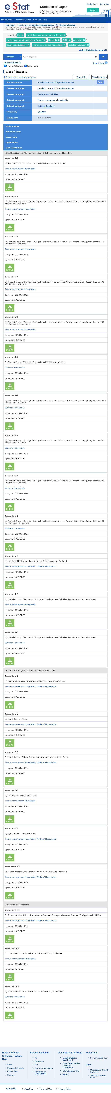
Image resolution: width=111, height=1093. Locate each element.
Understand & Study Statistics (99, 1071)
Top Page (10, 25)
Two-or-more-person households (53, 100)
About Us (29, 1089)
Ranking (11, 1075)
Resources (37, 20)
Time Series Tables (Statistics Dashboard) (71, 1065)
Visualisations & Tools (23, 20)
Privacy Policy (65, 1089)
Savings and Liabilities (48, 94)
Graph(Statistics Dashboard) (70, 1059)
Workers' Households (15, 367)
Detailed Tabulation (46, 106)
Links (45, 20)
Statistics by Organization (41, 1073)
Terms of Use (46, 1089)
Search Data (32, 66)
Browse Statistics (7, 20)
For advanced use (98, 1058)
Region (66, 1074)
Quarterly (42, 112)
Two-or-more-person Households (20, 168)
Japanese (104, 4)
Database (39, 1061)
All (36, 1058)
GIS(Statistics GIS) (71, 1071)
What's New (12, 1071)
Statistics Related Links (98, 1076)
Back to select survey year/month (20, 77)
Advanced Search (12, 62)
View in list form (99, 77)
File (36, 1065)
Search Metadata (14, 66)
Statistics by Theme (44, 1068)
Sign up (106, 10)
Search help (99, 63)
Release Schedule (15, 1068)
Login (92, 10)
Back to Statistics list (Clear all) (93, 50)
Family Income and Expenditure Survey (56, 82)
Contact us (91, 4)
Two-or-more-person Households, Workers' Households (30, 566)
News (9, 1064)
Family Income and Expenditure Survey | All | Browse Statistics (46, 25)
